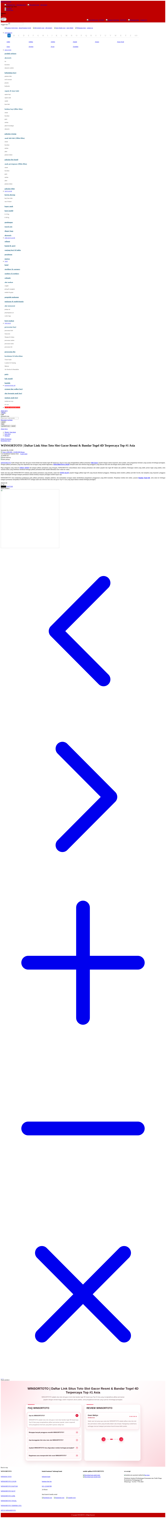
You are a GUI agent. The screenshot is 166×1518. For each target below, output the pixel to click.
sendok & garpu (9, 292)
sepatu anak (8, 97)
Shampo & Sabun (9, 337)
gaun (6, 119)
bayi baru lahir (9, 198)
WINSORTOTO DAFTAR (9, 1486)
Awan (52, 46)
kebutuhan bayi (10, 73)
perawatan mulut (9, 343)
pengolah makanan (12, 297)
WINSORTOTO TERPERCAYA (11, 1505)
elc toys (7, 404)
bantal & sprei (10, 246)
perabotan (8, 254)
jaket (6, 151)
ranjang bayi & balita (13, 250)
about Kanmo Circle (25, 28)
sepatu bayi (8, 94)
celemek (8, 278)
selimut (7, 241)
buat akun (8, 434)
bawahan (7, 116)
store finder (69, 28)
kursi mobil (9, 211)
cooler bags (8, 316)
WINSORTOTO (6, 463)
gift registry (43, 5)
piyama (7, 83)
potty (6, 374)
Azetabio (75, 46)
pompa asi (7, 309)
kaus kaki (7, 104)
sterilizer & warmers (12, 269)
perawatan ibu (10, 352)
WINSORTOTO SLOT (8, 1491)
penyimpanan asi (9, 312)
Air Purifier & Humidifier (12, 369)
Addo (8, 42)
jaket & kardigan (9, 125)
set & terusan (8, 79)
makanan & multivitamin (14, 301)
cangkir (7, 286)
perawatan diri (8, 347)
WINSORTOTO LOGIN (8, 1481)
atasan (6, 112)
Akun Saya (4, 411)
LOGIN (101, 20)
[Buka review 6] (117, 1439)
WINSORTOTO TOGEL (9, 1501)
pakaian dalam (8, 155)
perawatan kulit (9, 330)
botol (6, 265)
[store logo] (15, 24)
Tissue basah (8, 359)
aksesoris (7, 129)
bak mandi (9, 379)
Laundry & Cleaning (10, 363)
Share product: (5, 488)
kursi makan (9, 321)
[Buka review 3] (110, 1439)
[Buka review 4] (113, 1439)
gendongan (9, 222)
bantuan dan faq (47, 1481)
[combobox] (10, 418)
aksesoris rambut (9, 68)
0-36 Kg (7, 217)
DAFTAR (123, 20)
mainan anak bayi (11, 398)
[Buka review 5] (115, 1439)
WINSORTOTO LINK (8, 1496)
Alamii (75, 42)
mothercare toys (9, 401)
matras (7, 259)
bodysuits (7, 86)
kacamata (7, 64)
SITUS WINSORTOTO (8, 1510)
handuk (7, 383)
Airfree (53, 42)
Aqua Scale (120, 42)
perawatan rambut (9, 340)
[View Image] (1, 1378)
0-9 (136, 35)
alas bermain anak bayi (13, 393)
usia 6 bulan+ (8, 201)
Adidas (31, 42)
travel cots (8, 227)
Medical (7, 366)
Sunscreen (7, 334)
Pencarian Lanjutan (6, 420)
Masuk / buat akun (10, 432)
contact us (90, 28)
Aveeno (31, 46)
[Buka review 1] (107, 1439)
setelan (6, 122)
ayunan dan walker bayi (14, 389)
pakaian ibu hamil (11, 160)
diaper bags (9, 231)
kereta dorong (10, 195)
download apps (21, 5)
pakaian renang (10, 134)
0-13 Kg (7, 214)
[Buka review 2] (108, 1439)
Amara (97, 42)
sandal (6, 101)
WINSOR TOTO (6, 1476)
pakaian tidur (8, 76)
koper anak (9, 206)
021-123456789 (47, 1486)
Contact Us (143, 20)
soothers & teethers (12, 274)
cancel (3, 422)
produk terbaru (10, 53)
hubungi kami (46, 1476)
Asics (8, 46)
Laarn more (23, 454)
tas (5, 61)
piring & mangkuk (10, 289)
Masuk (3, 412)
